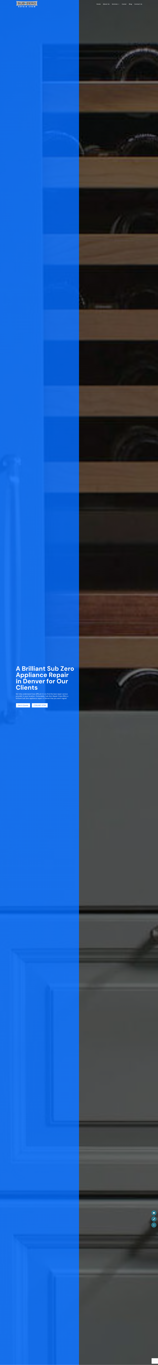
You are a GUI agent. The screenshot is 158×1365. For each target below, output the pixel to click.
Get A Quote (23, 705)
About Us (106, 4)
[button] (153, 1225)
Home (99, 4)
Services (115, 4)
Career (124, 4)
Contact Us (138, 4)
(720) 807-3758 (40, 705)
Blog (130, 4)
